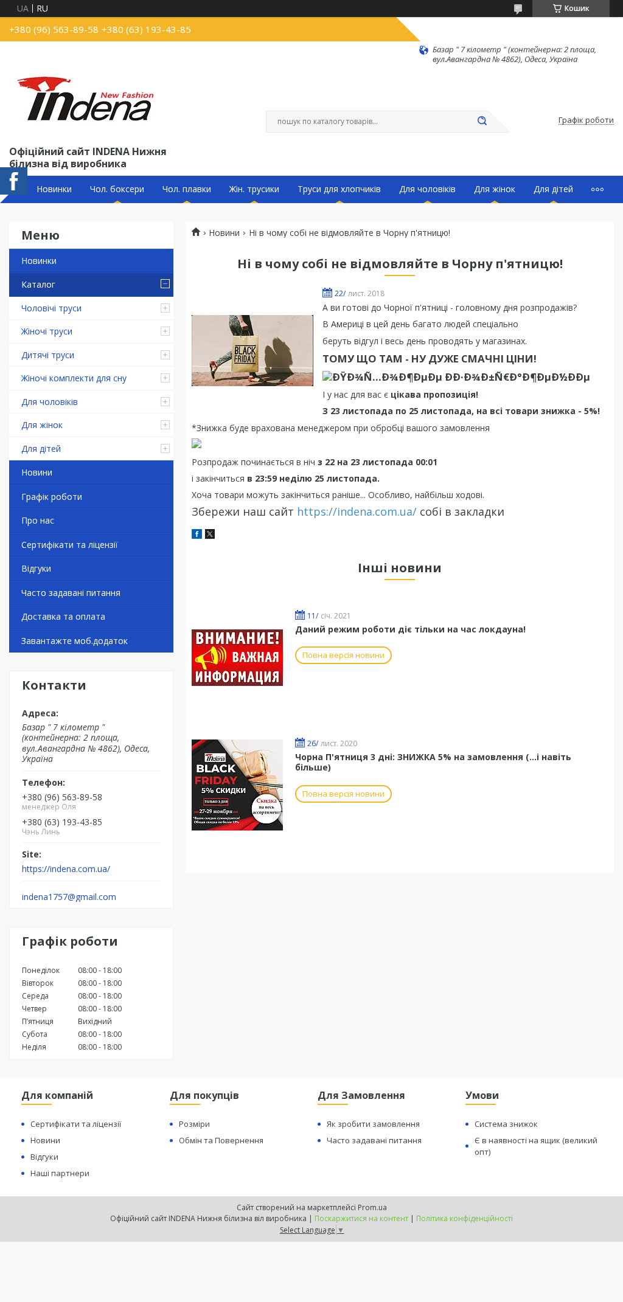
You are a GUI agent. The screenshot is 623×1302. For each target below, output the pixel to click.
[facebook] (197, 535)
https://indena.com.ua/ (66, 869)
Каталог (38, 284)
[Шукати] (482, 122)
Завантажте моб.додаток (74, 640)
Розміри (194, 1123)
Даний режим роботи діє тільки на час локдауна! (410, 629)
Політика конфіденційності (464, 1218)
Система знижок (506, 1123)
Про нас (37, 520)
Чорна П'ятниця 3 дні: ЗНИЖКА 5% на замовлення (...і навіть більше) (433, 762)
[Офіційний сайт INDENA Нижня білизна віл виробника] (87, 104)
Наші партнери (59, 1173)
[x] (210, 535)
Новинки (54, 189)
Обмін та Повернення (221, 1140)
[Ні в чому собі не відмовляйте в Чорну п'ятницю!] (252, 350)
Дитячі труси (47, 355)
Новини (36, 472)
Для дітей (553, 189)
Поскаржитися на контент (361, 1218)
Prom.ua (372, 1207)
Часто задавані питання (70, 592)
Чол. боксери (117, 189)
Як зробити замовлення (373, 1123)
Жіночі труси (46, 331)
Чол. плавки (186, 189)
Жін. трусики (254, 189)
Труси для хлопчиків (339, 189)
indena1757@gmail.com (69, 897)
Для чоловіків (427, 189)
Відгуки (36, 568)
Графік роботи (51, 496)
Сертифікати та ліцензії (69, 544)
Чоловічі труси (51, 308)
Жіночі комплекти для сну (74, 378)
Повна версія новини (343, 654)
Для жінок (494, 189)
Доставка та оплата (63, 616)
